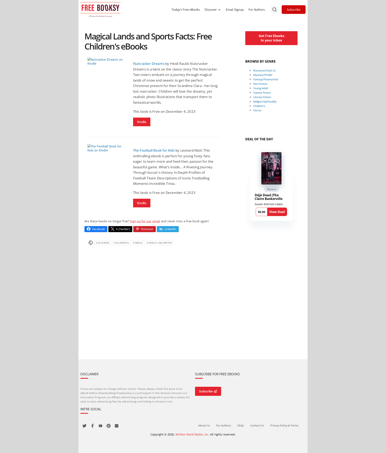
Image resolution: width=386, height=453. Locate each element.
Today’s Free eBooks (185, 9)
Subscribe (293, 9)
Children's (121, 242)
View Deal (277, 212)
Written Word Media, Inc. (192, 434)
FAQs (240, 425)
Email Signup (235, 9)
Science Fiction (262, 92)
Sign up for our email (145, 221)
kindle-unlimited (159, 242)
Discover (211, 9)
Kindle (141, 122)
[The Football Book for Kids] (107, 148)
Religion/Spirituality (265, 101)
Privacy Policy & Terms (284, 425)
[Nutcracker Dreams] (107, 61)
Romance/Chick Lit (264, 70)
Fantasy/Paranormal (265, 79)
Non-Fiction (260, 84)
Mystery (271, 189)
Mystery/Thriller (262, 75)
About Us (204, 425)
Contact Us (257, 425)
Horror (257, 110)
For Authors (256, 9)
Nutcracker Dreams (148, 63)
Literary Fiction (262, 97)
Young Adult (260, 88)
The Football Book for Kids (154, 150)
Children (102, 242)
